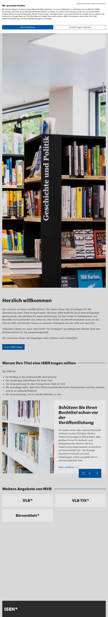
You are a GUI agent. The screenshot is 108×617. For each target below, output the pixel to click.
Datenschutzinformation (86, 3)
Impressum (101, 3)
